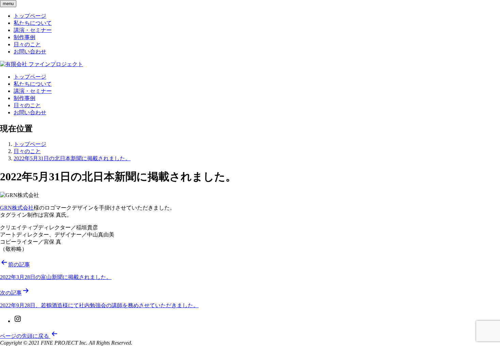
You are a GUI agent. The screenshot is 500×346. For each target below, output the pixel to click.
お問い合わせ (30, 51)
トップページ (30, 16)
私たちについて (33, 23)
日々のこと (27, 44)
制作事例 (24, 37)
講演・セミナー (33, 30)
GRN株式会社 (17, 208)
